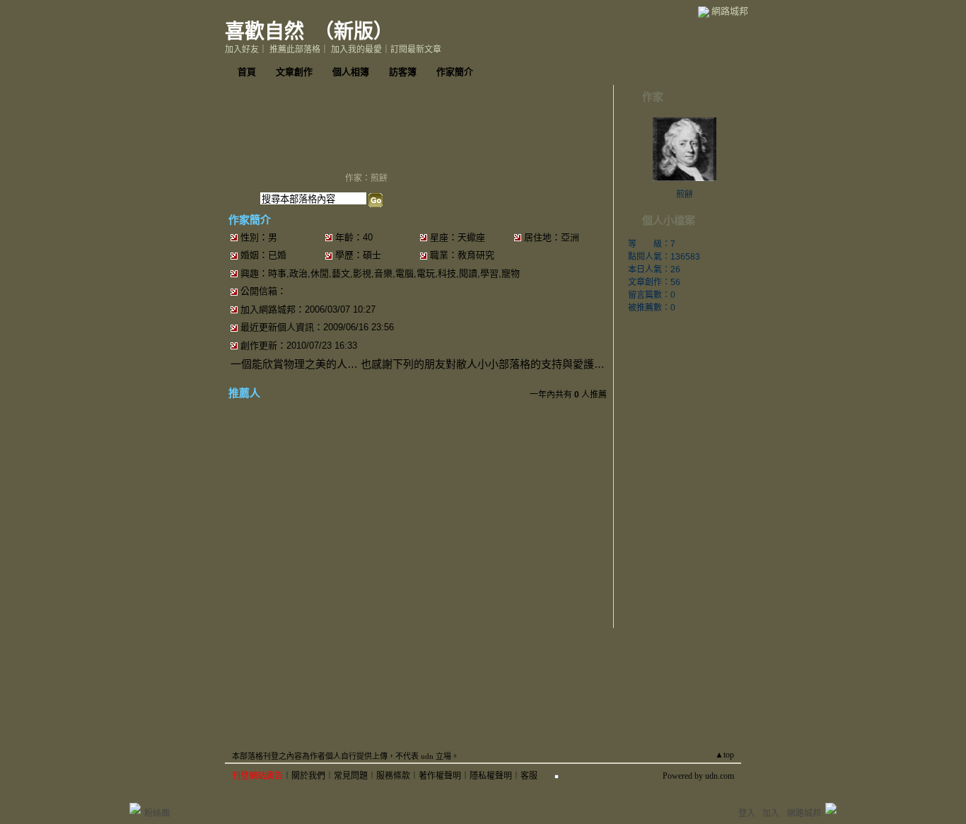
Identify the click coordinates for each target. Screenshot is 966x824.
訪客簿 (403, 71)
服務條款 (393, 776)
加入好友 (242, 49)
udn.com (719, 776)
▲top (724, 755)
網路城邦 (729, 11)
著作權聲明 (440, 776)
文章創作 (294, 71)
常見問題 (351, 776)
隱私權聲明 (491, 776)
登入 (746, 813)
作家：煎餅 (366, 178)
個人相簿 (350, 71)
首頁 (247, 71)
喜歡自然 (264, 31)
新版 (353, 31)
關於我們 (308, 776)
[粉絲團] (135, 808)
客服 (528, 776)
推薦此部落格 (294, 49)
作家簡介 (454, 71)
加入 (770, 813)
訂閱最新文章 (415, 49)
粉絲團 (157, 813)
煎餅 (684, 194)
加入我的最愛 (356, 49)
